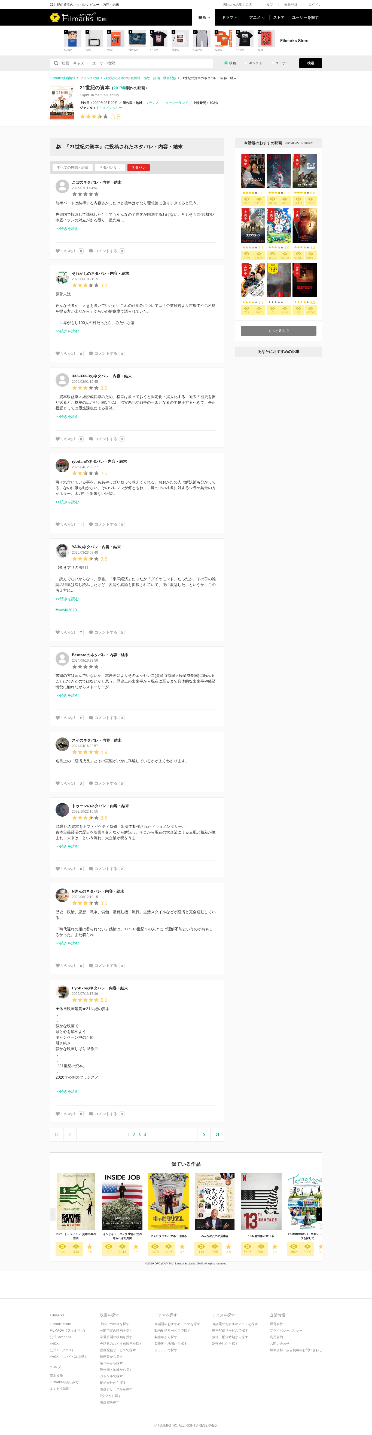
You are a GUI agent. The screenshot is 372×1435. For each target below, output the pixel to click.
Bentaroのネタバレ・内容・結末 (100, 655)
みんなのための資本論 (214, 1236)
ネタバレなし (110, 167)
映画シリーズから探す (116, 1389)
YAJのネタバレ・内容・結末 (96, 547)
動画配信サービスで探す (118, 1350)
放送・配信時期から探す (230, 1337)
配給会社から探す (113, 1383)
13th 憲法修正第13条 (261, 1236)
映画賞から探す (111, 1357)
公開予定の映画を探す (116, 1330)
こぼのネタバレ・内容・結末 (96, 182)
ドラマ (227, 17)
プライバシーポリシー (286, 1330)
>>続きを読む (67, 228)
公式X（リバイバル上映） (69, 1357)
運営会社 (276, 1324)
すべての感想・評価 (73, 167)
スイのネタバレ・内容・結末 (96, 740)
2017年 (120, 88)
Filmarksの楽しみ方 (237, 5)
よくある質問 (59, 1389)
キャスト (255, 63)
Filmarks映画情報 (62, 78)
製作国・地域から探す (116, 1370)
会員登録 (290, 5)
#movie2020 (66, 610)
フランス (152, 103)
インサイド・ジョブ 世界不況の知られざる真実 (122, 1236)
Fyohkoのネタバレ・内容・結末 (100, 988)
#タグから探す (110, 1396)
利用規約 (276, 1337)
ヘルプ (268, 5)
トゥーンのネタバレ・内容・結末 (100, 806)
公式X (54, 1343)
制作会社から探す (225, 1343)
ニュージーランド (175, 103)
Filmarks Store (60, 1324)
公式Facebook (60, 1337)
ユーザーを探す (305, 17)
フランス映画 (89, 78)
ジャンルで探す (111, 1376)
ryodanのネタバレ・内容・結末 (99, 461)
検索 (310, 63)
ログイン (315, 5)
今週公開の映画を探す (116, 1337)
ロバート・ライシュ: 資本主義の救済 (76, 1236)
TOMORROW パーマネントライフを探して (307, 1236)
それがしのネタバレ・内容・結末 (100, 273)
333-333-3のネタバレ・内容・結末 (102, 376)
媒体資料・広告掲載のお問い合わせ (296, 1350)
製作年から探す (111, 1363)
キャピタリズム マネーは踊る (169, 1236)
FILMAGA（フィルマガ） (68, 1330)
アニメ (255, 17)
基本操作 (56, 1376)
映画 (202, 17)
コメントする (105, 251)
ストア (279, 17)
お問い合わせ (279, 1343)
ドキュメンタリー (109, 108)
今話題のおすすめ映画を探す (121, 1343)
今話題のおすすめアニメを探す (235, 1324)
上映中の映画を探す (114, 1324)
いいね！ (69, 251)
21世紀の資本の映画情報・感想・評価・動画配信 (140, 78)
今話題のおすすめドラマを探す (177, 1324)
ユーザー (282, 63)
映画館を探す (110, 1402)
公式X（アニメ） (62, 1350)
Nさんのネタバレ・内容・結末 (98, 891)
